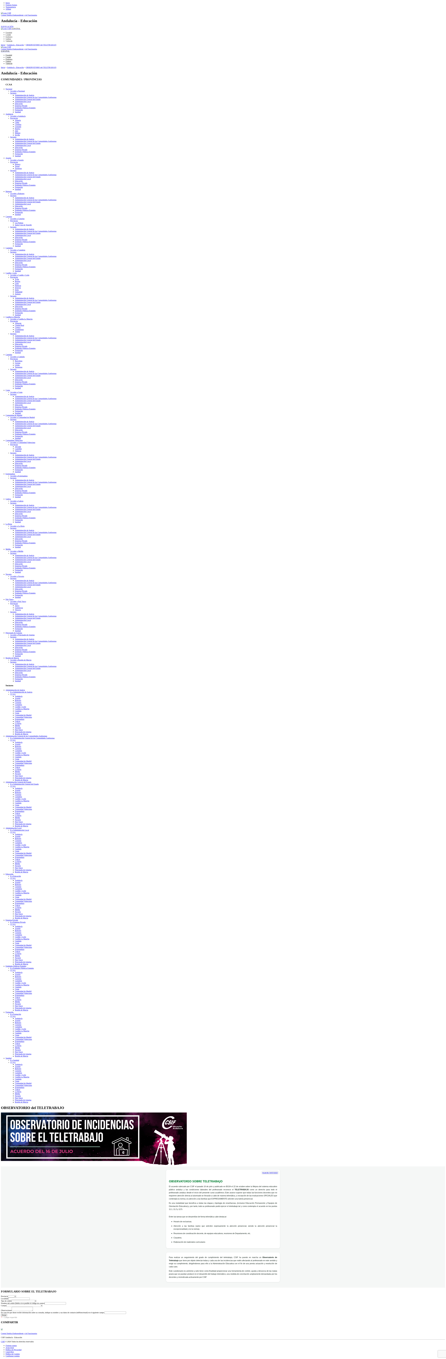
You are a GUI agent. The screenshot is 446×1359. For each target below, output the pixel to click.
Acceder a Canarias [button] (17, 219)
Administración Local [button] (23, 102)
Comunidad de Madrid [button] (14, 415)
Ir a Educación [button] (15, 876)
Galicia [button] (8, 499)
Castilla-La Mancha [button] (13, 317)
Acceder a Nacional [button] (17, 91)
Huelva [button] (17, 129)
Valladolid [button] (18, 292)
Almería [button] (18, 120)
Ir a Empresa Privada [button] (18, 922)
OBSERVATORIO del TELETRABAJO (41, 45)
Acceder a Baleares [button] (17, 194)
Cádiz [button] (17, 122)
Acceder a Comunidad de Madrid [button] (22, 417)
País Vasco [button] (9, 599)
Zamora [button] (18, 294)
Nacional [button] (9, 89)
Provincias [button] (14, 118)
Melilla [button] (8, 549)
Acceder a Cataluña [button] (17, 357)
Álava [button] (17, 606)
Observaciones (6, 1310)
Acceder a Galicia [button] (16, 501)
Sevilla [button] (17, 135)
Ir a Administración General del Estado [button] (24, 784)
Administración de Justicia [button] (24, 95)
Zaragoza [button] (18, 168)
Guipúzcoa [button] (19, 608)
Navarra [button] (8, 574)
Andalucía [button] (9, 114)
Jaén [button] (16, 131)
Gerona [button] (17, 363)
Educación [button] (19, 104)
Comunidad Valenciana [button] (14, 440)
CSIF (3, 1342)
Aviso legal (10, 1348)
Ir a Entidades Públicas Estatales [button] (22, 968)
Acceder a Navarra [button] (17, 576)
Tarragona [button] (18, 367)
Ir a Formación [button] (15, 1014)
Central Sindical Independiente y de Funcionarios (19, 15)
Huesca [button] (17, 164)
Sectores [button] (13, 93)
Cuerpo (3, 1306)
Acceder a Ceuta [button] (16, 392)
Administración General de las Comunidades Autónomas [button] (35, 97)
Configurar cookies (13, 1356)
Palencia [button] (18, 286)
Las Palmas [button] (19, 223)
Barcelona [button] (18, 361)
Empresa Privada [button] (21, 106)
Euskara (9, 37)
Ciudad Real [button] (19, 325)
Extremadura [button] (10, 474)
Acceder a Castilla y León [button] (19, 275)
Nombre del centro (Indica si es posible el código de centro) (22, 1303)
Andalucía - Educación (15, 45)
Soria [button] (17, 290)
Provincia (4, 1296)
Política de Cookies (13, 1354)
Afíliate (8, 9)
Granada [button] (18, 127)
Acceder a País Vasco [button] (18, 601)
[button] (10, 29)
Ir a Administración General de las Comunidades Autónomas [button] (32, 738)
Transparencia (11, 7)
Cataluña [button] (9, 355)
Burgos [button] (17, 281)
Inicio (8, 3)
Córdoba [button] (18, 125)
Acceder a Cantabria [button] (17, 250)
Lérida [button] (17, 365)
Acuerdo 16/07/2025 (270, 1173)
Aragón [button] (8, 158)
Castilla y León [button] (11, 273)
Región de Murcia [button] (12, 658)
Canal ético (10, 1352)
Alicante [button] (18, 447)
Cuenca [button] (17, 327)
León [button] (17, 283)
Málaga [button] (17, 133)
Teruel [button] (17, 166)
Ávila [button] (17, 279)
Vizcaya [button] (18, 610)
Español (9, 33)
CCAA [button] (13, 694)
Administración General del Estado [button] (28, 99)
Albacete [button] (18, 323)
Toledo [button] (17, 332)
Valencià (9, 41)
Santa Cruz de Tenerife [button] (23, 225)
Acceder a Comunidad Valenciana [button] (22, 442)
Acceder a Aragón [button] (17, 160)
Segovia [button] (18, 288)
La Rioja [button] (9, 524)
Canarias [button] (9, 217)
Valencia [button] (18, 451)
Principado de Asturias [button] (14, 633)
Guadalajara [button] (19, 330)
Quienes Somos (11, 5)
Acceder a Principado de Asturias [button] (22, 635)
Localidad (4, 1299)
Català (8, 35)
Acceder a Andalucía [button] (18, 116)
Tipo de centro (6, 1301)
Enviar (4, 1315)
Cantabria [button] (9, 248)
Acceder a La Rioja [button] (17, 526)
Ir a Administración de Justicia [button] (21, 692)
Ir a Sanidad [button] (14, 1060)
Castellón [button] (18, 449)
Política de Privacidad (13, 1350)
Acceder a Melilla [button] (16, 551)
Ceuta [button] (8, 390)
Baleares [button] (9, 191)
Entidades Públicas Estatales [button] (25, 108)
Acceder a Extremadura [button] (19, 476)
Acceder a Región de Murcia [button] (20, 660)
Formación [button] (19, 110)
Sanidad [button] (18, 112)
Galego (8, 39)
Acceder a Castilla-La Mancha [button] (21, 319)
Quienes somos (11, 1346)
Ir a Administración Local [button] (19, 830)
